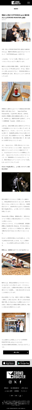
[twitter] (16, 382)
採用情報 (16, 391)
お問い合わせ (24, 388)
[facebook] (21, 382)
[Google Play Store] (23, 363)
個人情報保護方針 (15, 388)
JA (20, 395)
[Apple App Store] (8, 363)
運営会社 (6, 388)
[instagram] (11, 382)
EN (12, 395)
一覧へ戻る (16, 352)
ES (16, 395)
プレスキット (24, 391)
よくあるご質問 (8, 391)
